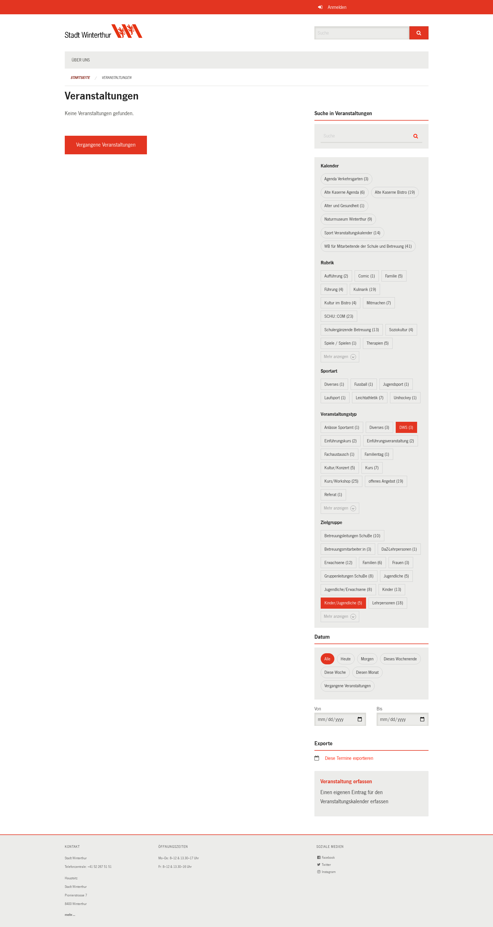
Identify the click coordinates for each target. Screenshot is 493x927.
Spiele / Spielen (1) (340, 343)
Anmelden (337, 7)
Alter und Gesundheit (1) (344, 205)
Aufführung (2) (336, 276)
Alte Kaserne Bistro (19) (395, 192)
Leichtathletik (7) (369, 397)
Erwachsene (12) (338, 562)
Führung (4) (333, 289)
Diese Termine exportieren (349, 758)
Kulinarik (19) (364, 289)
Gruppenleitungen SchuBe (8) (348, 576)
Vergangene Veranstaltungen (106, 145)
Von (317, 708)
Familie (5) (394, 276)
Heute (346, 659)
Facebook (328, 858)
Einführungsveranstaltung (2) (390, 441)
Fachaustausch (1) (339, 454)
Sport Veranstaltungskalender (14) (352, 233)
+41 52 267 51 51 (100, 867)
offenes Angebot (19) (386, 481)
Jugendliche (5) (396, 576)
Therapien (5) (378, 343)
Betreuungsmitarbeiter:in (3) (347, 549)
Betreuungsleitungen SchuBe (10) (352, 536)
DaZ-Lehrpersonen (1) (399, 549)
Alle (327, 659)
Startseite (80, 78)
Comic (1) (366, 276)
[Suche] (419, 32)
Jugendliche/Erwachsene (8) (348, 589)
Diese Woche (335, 672)
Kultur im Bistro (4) (340, 303)
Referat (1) (333, 494)
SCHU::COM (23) (338, 316)
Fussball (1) (363, 384)
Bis (379, 708)
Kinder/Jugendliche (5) (343, 603)
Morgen (367, 659)
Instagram (329, 872)
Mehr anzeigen (336, 356)
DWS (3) (406, 427)
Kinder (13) (391, 589)
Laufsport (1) (334, 397)
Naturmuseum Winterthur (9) (348, 219)
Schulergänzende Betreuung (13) (351, 329)
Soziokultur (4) (401, 329)
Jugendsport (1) (396, 384)
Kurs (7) (372, 468)
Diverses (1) (334, 384)
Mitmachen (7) (379, 303)
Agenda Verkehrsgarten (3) (346, 179)
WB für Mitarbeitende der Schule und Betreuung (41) (368, 246)
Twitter (327, 865)
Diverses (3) (379, 427)
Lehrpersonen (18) (387, 603)
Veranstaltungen (116, 78)
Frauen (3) (400, 562)
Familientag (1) (377, 454)
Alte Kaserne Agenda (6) (344, 192)
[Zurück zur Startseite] (104, 35)
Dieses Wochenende (400, 659)
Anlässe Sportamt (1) (341, 427)
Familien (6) (372, 562)
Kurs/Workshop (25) (341, 481)
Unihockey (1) (405, 397)
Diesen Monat (367, 672)
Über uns (81, 60)
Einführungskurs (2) (340, 441)
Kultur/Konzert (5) (339, 468)
